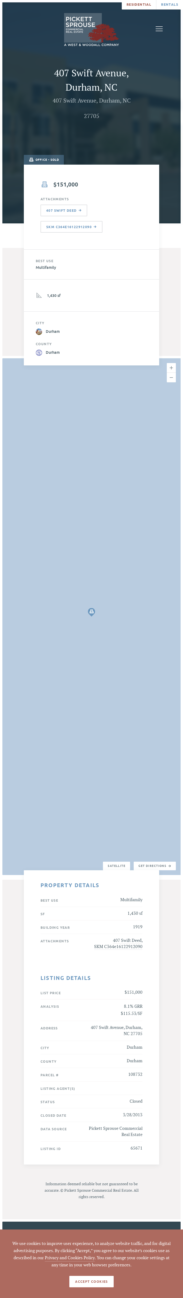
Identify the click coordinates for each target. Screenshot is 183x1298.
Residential (139, 4)
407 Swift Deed (127, 940)
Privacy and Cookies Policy (70, 1257)
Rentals (169, 4)
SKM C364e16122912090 (118, 946)
